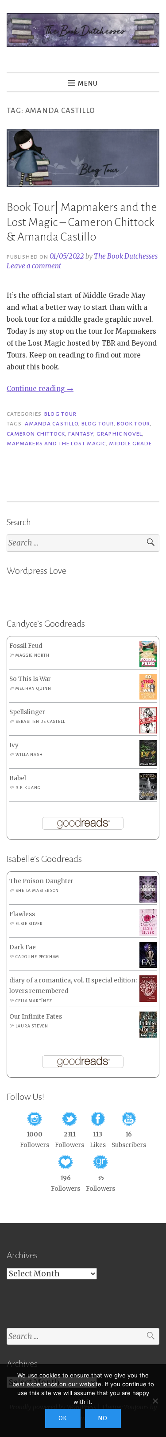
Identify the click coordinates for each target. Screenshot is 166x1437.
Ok (62, 1418)
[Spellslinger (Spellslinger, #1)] (148, 732)
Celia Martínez (33, 1001)
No (103, 1418)
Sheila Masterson (37, 890)
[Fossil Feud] (148, 665)
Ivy (14, 745)
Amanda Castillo (51, 424)
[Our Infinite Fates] (148, 1035)
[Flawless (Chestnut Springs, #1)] (148, 933)
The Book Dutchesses (126, 256)
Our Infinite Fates (35, 1016)
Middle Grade (130, 443)
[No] (155, 1400)
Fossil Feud (25, 646)
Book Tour (133, 424)
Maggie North (32, 655)
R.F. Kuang (27, 788)
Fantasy (80, 434)
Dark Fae (22, 947)
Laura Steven (31, 1026)
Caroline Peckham (37, 957)
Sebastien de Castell (40, 721)
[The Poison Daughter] (148, 900)
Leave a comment (34, 266)
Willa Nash (28, 754)
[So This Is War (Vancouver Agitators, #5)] (148, 697)
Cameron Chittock (36, 434)
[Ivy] (148, 763)
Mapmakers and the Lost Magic (56, 443)
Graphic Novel (119, 434)
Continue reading (40, 388)
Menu (88, 83)
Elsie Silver (29, 924)
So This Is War (30, 679)
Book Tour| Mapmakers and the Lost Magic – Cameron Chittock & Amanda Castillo (82, 222)
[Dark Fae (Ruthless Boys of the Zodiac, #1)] (148, 966)
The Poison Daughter (41, 881)
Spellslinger (27, 712)
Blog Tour (60, 414)
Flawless (22, 914)
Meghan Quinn (33, 688)
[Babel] (148, 797)
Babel (17, 778)
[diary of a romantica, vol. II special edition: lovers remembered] (148, 1000)
